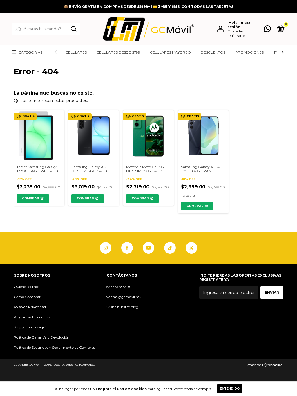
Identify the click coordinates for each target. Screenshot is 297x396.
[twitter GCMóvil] (191, 248)
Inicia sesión (238, 24)
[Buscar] (73, 29)
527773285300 (119, 286)
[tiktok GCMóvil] (170, 248)
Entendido (230, 388)
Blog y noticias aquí (30, 327)
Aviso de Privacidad (30, 307)
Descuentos (213, 52)
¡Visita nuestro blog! (122, 307)
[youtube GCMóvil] (148, 248)
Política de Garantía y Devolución (41, 337)
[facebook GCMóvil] (127, 248)
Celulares (76, 52)
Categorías (30, 52)
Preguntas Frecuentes (32, 317)
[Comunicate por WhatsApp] (267, 30)
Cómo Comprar (27, 297)
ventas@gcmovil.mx (123, 297)
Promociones (249, 52)
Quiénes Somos (26, 286)
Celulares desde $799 (118, 52)
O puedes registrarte (236, 33)
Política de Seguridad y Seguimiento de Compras (54, 347)
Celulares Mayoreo (170, 52)
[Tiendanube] (265, 365)
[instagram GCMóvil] (105, 248)
